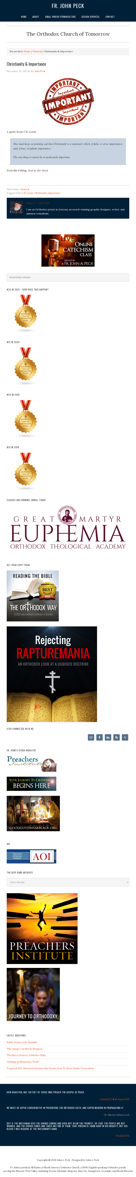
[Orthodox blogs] (26, 332)
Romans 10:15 (122, 1099)
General (25, 189)
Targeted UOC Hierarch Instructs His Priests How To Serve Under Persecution (50, 1068)
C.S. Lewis (27, 193)
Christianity (40, 193)
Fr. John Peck (68, 6)
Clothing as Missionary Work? (23, 1061)
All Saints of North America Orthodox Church (55, 1167)
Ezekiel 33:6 (123, 1135)
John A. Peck (92, 1160)
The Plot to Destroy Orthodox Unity (26, 1055)
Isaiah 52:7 (106, 1099)
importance (54, 193)
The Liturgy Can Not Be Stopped (24, 1048)
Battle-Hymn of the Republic (22, 1042)
